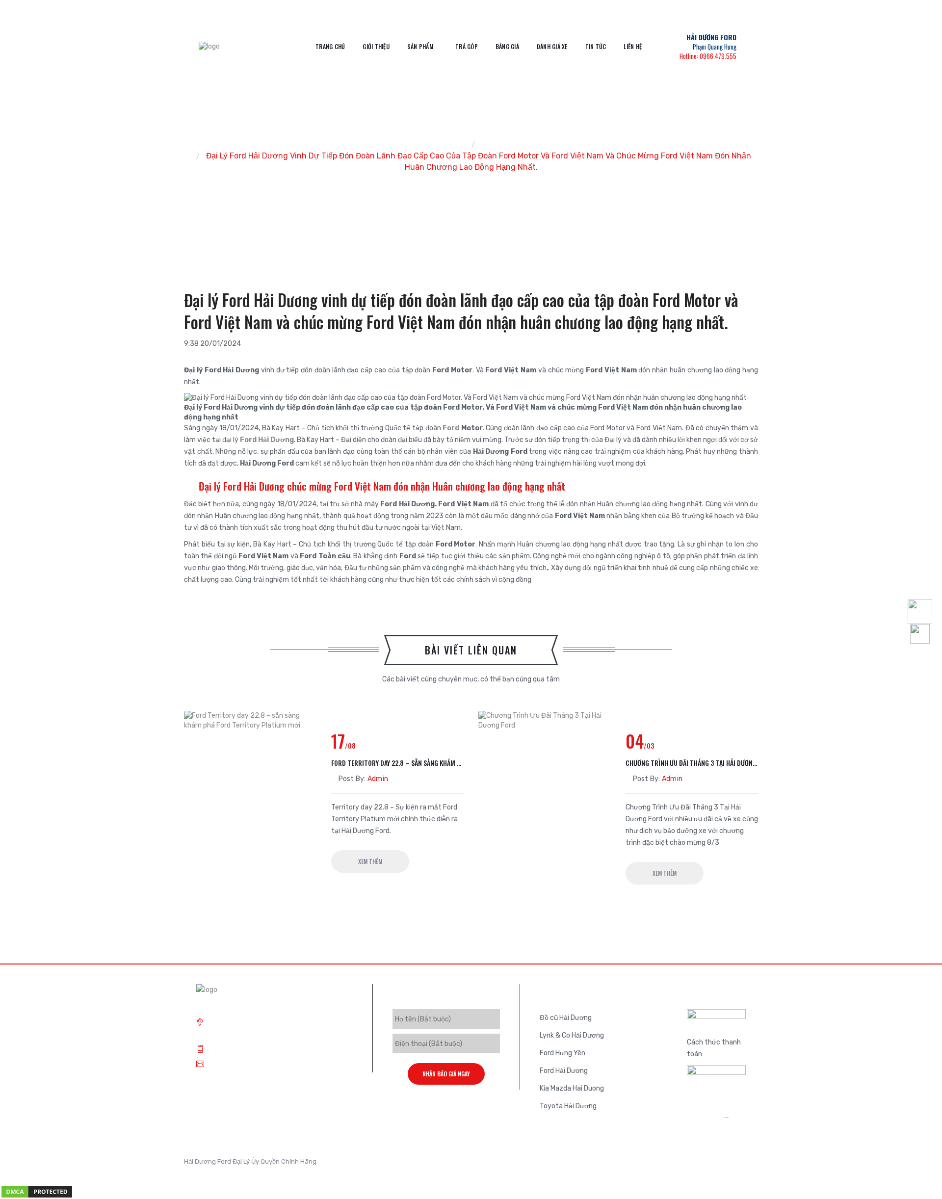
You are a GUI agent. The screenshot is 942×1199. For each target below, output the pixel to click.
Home (454, 144)
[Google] (706, 1164)
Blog (489, 144)
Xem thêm (370, 861)
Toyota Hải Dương (568, 1106)
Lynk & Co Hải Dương (572, 1035)
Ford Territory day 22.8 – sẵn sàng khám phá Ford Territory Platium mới (397, 763)
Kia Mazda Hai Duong (572, 1088)
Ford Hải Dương (266, 440)
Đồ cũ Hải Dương (566, 1018)
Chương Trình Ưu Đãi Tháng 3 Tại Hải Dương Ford (692, 763)
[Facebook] (721, 1164)
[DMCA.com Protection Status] (37, 1191)
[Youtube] (736, 1164)
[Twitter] (691, 1164)
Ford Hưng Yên (562, 1053)
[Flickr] (750, 1164)
